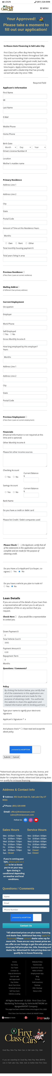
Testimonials (37, 965)
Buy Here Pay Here (14, 1050)
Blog (37, 976)
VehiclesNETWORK (36, 1003)
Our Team (14, 968)
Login (7, 1)
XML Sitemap (37, 988)
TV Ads (37, 979)
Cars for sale (14, 976)
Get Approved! (14, 979)
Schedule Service (15, 988)
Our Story (14, 965)
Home (14, 962)
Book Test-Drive (14, 985)
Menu (45, 8)
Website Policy (37, 962)
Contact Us (14, 970)
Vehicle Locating (14, 994)
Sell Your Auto (15, 991)
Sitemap (37, 985)
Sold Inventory (37, 982)
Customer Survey (37, 968)
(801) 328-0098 (43, 1)
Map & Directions (14, 973)
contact (27, 938)
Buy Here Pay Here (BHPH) (35, 1060)
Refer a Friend (37, 970)
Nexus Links (37, 991)
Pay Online (14, 982)
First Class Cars (39, 1000)
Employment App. (37, 973)
